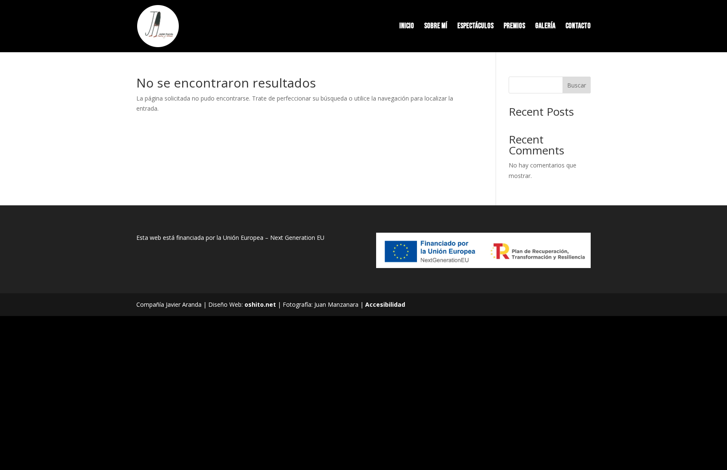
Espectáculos (475, 26)
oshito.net (260, 304)
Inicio (406, 26)
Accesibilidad (385, 304)
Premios (514, 26)
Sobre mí (435, 26)
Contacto (578, 26)
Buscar (576, 85)
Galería (545, 26)
